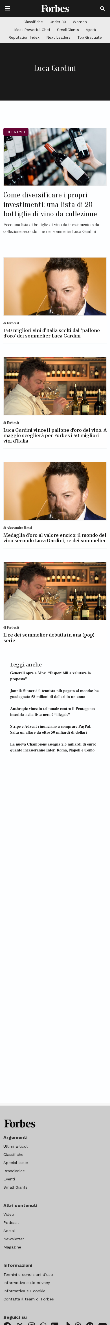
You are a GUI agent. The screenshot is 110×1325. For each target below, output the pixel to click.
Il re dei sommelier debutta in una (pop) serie (48, 637)
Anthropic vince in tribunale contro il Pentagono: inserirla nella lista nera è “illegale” (52, 711)
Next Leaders (58, 37)
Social (9, 1230)
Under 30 (58, 22)
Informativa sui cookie (24, 1291)
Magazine (12, 1247)
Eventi (9, 1179)
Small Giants (15, 1187)
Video (8, 1214)
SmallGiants (68, 30)
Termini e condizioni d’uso (28, 1274)
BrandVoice (14, 1171)
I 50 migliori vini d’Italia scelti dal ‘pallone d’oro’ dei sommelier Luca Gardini (51, 333)
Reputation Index (23, 37)
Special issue (15, 1162)
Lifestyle (16, 132)
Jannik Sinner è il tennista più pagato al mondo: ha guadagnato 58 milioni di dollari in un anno (54, 693)
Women (80, 22)
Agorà (91, 30)
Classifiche (33, 22)
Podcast (11, 1222)
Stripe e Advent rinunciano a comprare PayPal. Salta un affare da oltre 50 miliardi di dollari (50, 729)
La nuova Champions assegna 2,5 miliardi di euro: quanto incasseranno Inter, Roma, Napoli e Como (53, 747)
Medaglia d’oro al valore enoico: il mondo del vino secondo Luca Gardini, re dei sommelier (54, 537)
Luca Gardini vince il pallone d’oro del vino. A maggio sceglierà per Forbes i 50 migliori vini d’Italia (55, 435)
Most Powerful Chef (32, 30)
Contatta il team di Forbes (28, 1299)
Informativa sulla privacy (26, 1282)
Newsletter (13, 1239)
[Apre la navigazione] (7, 8)
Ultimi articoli (15, 1146)
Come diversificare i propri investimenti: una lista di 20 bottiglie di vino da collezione (50, 204)
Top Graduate (89, 37)
